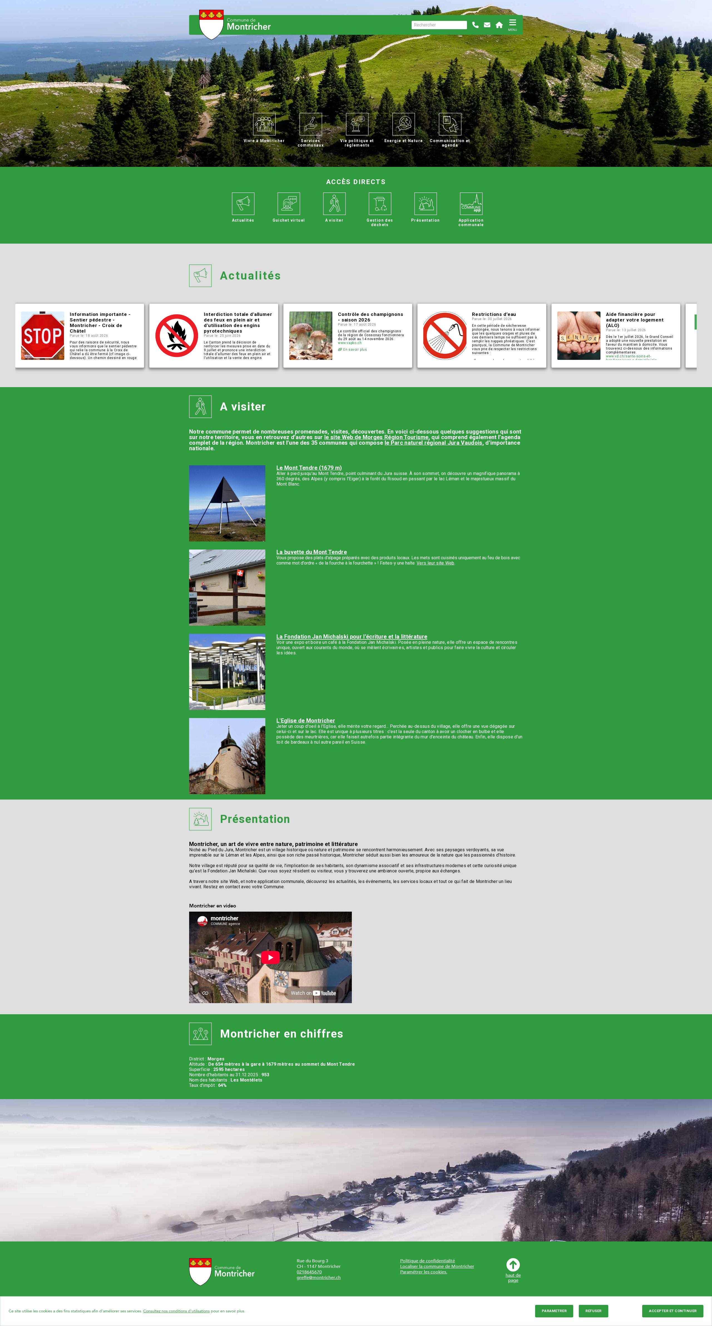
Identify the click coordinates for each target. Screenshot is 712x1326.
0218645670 (309, 1272)
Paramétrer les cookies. (423, 1272)
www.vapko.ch (350, 343)
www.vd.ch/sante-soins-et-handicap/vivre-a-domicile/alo (631, 358)
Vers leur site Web (435, 563)
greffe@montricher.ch (319, 1278)
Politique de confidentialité (427, 1261)
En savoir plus (354, 350)
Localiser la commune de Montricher (437, 1266)
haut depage (513, 1277)
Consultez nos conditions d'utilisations (176, 1311)
